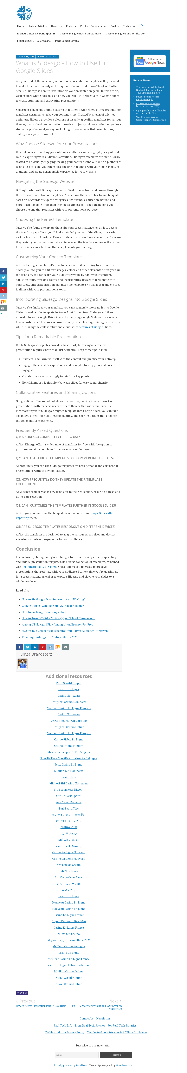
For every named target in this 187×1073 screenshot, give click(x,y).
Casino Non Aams (69, 695)
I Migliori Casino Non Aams (68, 702)
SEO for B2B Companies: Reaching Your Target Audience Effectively (65, 631)
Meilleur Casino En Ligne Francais (69, 708)
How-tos (56, 26)
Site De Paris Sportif (69, 796)
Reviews (71, 26)
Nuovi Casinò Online (69, 977)
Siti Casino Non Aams (68, 877)
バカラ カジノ (68, 833)
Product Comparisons (93, 26)
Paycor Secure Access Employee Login (147, 98)
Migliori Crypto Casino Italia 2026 (68, 940)
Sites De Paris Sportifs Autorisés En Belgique (68, 758)
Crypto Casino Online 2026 (69, 921)
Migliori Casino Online (68, 971)
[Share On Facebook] (19, 647)
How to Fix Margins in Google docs (44, 612)
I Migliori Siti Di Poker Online (34, 41)
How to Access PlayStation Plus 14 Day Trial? (41, 1003)
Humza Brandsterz (48, 56)
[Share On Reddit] (50, 647)
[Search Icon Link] (142, 26)
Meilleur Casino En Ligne (69, 946)
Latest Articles (38, 26)
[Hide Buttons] (1, 314)
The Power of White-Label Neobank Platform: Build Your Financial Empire (150, 89)
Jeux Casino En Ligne (68, 764)
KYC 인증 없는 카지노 (68, 821)
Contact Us (87, 1018)
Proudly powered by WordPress (70, 1065)
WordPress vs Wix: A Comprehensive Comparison (151, 118)
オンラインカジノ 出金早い (69, 814)
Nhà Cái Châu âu (68, 839)
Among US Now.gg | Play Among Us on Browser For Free (57, 624)
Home (21, 26)
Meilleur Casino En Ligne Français (69, 733)
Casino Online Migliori (68, 745)
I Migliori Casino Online (68, 727)
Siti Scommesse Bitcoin (68, 789)
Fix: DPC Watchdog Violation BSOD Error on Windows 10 (97, 1004)
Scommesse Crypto (69, 865)
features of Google (91, 327)
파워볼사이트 (68, 827)
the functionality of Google (39, 566)
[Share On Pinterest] (42, 647)
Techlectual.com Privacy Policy (64, 1032)
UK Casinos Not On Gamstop (69, 720)
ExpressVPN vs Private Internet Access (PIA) (148, 105)
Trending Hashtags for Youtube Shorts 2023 (49, 637)
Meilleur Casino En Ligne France (69, 959)
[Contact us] (65, 647)
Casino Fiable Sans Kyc (68, 846)
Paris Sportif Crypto (67, 41)
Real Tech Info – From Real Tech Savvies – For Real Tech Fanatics (95, 1025)
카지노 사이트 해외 (69, 883)
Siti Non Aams (69, 871)
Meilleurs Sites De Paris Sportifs (36, 33)
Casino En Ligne (68, 689)
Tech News (129, 26)
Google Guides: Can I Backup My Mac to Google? (53, 605)
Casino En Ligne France (69, 915)
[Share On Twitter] (27, 647)
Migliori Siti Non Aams (68, 771)
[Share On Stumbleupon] (57, 647)
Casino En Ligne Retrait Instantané (81, 33)
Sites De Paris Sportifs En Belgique (69, 752)
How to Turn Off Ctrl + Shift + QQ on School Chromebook (58, 618)
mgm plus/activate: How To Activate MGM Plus (151, 112)
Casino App (69, 777)
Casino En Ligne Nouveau (68, 852)
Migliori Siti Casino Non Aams (69, 783)
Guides (115, 26)
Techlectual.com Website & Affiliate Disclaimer (117, 1032)
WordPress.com (124, 1065)
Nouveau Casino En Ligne (68, 902)
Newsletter (103, 1018)
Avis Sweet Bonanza (68, 802)
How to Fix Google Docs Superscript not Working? (53, 599)
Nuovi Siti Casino (69, 934)
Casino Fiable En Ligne (68, 739)
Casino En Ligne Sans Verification (125, 33)
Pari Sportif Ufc (69, 808)
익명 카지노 (69, 890)
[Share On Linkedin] (35, 647)
